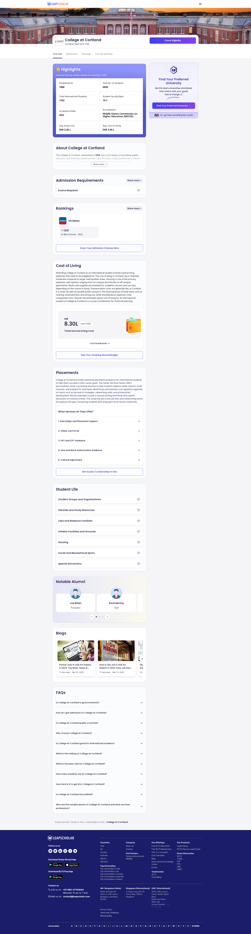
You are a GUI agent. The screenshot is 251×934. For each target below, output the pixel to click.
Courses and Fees (104, 53)
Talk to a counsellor (160, 852)
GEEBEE (129, 859)
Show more (133, 180)
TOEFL (180, 859)
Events (154, 867)
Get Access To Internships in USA (99, 471)
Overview (57, 53)
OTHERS (195, 926)
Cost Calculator (158, 855)
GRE (179, 866)
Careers (129, 849)
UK (101, 849)
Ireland (103, 858)
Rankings (86, 53)
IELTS (154, 874)
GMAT (179, 869)
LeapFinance (182, 846)
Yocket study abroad (135, 856)
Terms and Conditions (109, 913)
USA (102, 846)
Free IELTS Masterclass (161, 849)
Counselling (156, 877)
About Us (130, 846)
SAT (178, 861)
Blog (153, 858)
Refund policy (106, 916)
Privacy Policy (106, 909)
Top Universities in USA (110, 869)
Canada (103, 852)
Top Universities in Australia (112, 876)
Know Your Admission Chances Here (99, 248)
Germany (104, 861)
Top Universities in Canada (111, 874)
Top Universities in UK (109, 871)
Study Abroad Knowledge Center (162, 862)
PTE (178, 864)
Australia (104, 855)
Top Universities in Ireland (111, 879)
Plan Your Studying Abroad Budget (99, 355)
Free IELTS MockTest (160, 846)
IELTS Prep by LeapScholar (188, 849)
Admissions (72, 53)
